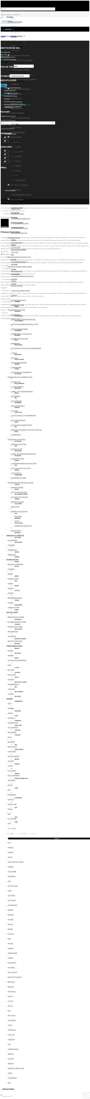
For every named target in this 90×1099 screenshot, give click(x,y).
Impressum (8, 107)
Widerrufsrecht (10, 90)
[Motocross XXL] (6, 1096)
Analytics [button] (4, 288)
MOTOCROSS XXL (10, 36)
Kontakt (7, 99)
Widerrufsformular (11, 93)
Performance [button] (5, 276)
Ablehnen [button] (8, 213)
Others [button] (3, 310)
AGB (5, 85)
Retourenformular (10, 96)
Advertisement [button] (6, 299)
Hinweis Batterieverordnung (14, 104)
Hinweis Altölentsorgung (13, 101)
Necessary (6, 254)
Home (3, 36)
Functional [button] (4, 265)
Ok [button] (4, 213)
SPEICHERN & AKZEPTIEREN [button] (11, 318)
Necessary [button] (4, 251)
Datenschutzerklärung (12, 87)
